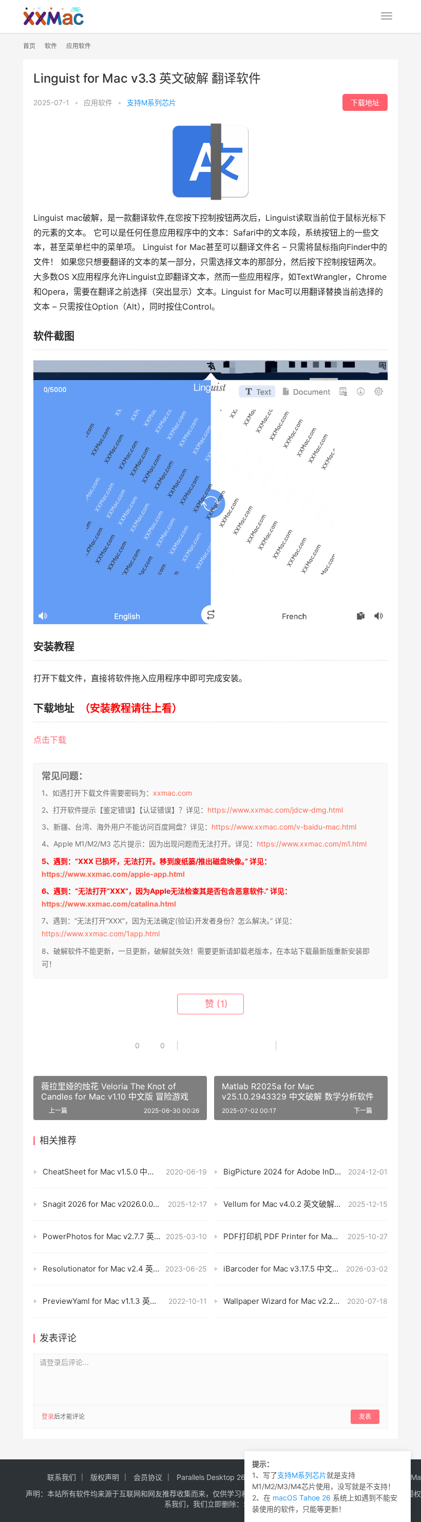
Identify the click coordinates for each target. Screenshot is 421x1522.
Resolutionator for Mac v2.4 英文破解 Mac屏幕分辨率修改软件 (125, 1269)
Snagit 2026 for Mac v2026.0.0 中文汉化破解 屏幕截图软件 (125, 1204)
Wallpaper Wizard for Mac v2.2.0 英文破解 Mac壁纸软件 (305, 1301)
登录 (48, 1416)
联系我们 (61, 1477)
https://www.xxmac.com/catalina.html (109, 903)
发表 (365, 1416)
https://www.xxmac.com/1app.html (101, 933)
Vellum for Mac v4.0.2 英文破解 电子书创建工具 (305, 1204)
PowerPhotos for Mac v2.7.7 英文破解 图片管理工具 (125, 1236)
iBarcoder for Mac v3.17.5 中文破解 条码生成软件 (305, 1269)
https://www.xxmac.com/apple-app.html (113, 874)
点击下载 (49, 740)
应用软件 (98, 102)
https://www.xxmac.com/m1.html (312, 843)
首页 (29, 46)
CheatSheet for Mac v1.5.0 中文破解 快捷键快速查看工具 (125, 1172)
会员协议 (147, 1477)
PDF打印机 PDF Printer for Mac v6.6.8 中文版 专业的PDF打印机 (305, 1236)
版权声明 (104, 1477)
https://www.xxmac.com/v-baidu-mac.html (284, 826)
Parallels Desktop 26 (211, 1477)
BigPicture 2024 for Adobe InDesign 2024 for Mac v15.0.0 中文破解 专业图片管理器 (305, 1172)
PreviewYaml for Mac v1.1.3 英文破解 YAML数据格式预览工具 (125, 1301)
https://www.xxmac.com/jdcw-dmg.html (275, 809)
